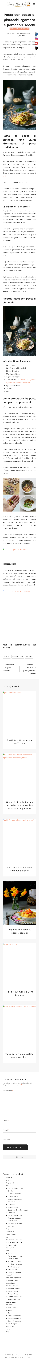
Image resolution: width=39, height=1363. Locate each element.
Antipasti (9, 1177)
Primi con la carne (15, 1264)
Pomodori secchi (17, 657)
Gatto (8, 1229)
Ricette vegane (11, 1302)
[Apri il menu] (34, 4)
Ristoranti (9, 1305)
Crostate (11, 1191)
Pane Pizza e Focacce (14, 1242)
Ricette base (10, 1283)
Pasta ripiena (13, 1259)
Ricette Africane (12, 1280)
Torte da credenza (14, 1218)
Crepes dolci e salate (13, 1183)
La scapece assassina (8, 667)
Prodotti (9, 1275)
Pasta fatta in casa (15, 1256)
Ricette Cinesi (13, 1294)
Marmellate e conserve (14, 1240)
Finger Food (10, 1226)
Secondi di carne (14, 1315)
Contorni (11, 1313)
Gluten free (10, 1231)
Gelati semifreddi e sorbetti (18, 1210)
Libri (7, 1237)
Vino (7, 1332)
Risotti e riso (12, 1269)
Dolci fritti (11, 1204)
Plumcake (11, 1213)
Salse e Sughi (11, 1307)
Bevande (9, 1180)
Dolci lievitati (13, 1207)
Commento (8, 1091)
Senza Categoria (12, 1324)
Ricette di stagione (13, 1288)
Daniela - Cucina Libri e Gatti (19, 33)
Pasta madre (12, 1245)
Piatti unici (10, 1248)
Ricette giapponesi (15, 1297)
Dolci (7, 1185)
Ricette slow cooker (13, 1299)
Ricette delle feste (12, 1286)
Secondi (9, 1310)
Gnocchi (11, 1253)
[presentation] (19, 713)
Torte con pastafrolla (15, 1215)
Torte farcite (12, 1221)
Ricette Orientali (12, 1291)
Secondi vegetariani (15, 1321)
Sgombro (29, 657)
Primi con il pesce (19, 29)
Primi (8, 1250)
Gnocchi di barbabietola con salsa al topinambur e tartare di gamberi (19, 805)
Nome (6, 1121)
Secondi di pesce (14, 1318)
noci (4, 176)
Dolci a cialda (13, 1196)
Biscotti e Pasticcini (15, 1188)
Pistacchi (6, 657)
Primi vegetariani (14, 1267)
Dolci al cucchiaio (14, 1202)
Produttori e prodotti (13, 1277)
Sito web (6, 1140)
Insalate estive (11, 1234)
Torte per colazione (15, 1223)
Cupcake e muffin (14, 1194)
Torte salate (10, 1326)
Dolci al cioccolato (15, 1199)
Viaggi (8, 1329)
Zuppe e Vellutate (14, 1272)
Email (6, 1130)
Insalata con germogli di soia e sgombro (29, 669)
